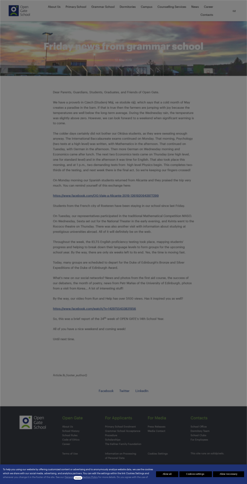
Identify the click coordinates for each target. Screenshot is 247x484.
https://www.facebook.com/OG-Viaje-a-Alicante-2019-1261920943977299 (106, 195)
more (78, 477)
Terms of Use (70, 453)
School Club (198, 435)
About (65, 426)
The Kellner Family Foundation (123, 443)
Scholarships (112, 439)
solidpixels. (217, 453)
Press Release (156, 426)
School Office (199, 426)
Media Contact (156, 430)
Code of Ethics (71, 439)
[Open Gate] (19, 10)
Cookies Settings (158, 453)
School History (70, 430)
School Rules (70, 435)
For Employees (199, 439)
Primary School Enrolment (120, 426)
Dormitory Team (200, 430)
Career (66, 443)
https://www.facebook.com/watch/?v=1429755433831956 (94, 308)
